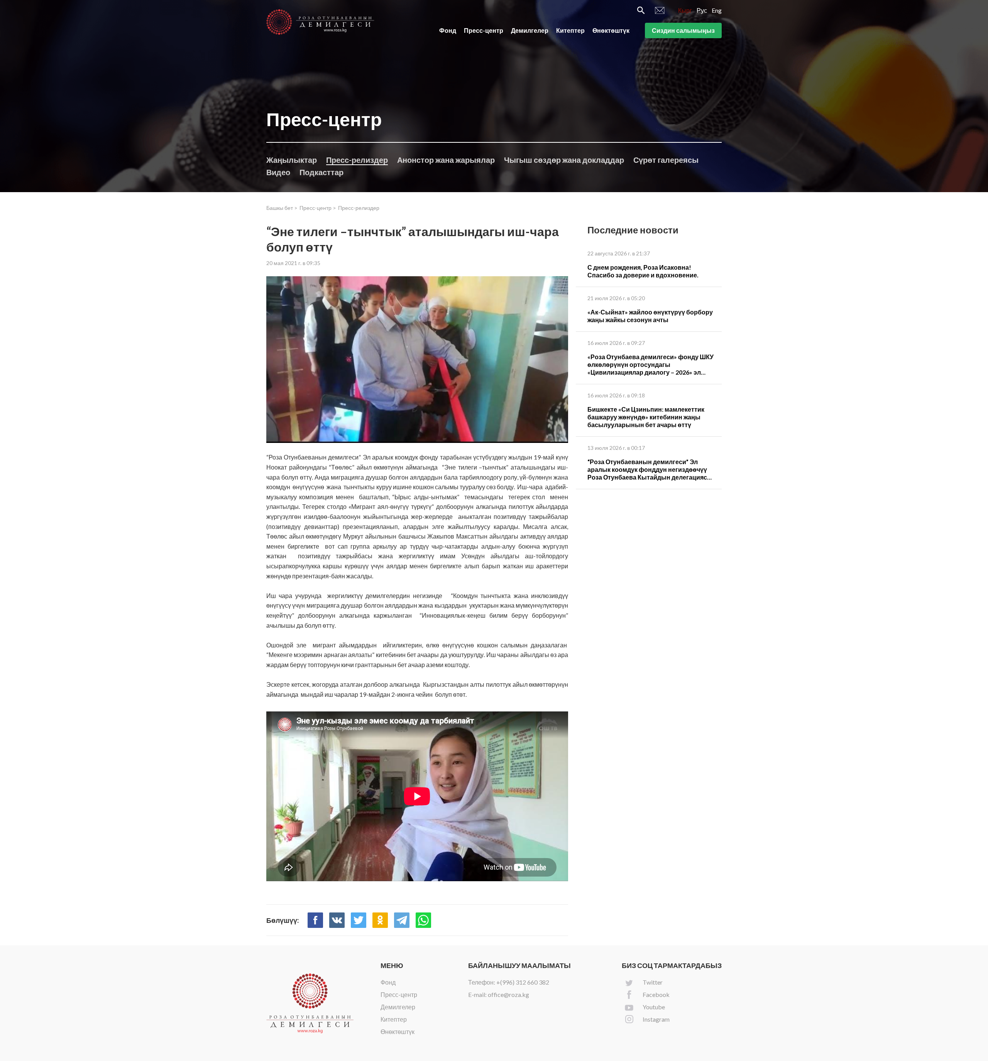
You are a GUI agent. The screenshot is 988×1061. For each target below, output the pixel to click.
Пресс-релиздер (357, 159)
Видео (278, 172)
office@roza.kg (508, 994)
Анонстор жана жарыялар (446, 159)
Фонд (447, 30)
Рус (702, 10)
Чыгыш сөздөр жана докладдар (564, 159)
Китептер (570, 30)
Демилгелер (529, 30)
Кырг (685, 10)
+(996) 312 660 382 (522, 982)
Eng (717, 10)
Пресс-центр (483, 30)
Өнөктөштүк (610, 30)
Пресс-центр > (317, 207)
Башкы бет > (282, 207)
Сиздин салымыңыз (683, 30)
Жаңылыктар (291, 159)
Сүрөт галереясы (666, 159)
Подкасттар (321, 172)
